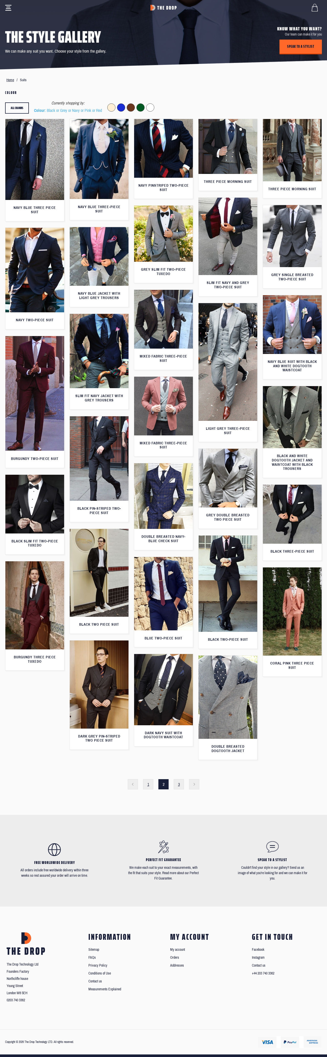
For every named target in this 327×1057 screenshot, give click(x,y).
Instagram (258, 957)
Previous (133, 784)
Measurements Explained (104, 989)
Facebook (258, 950)
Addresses (177, 965)
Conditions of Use (99, 973)
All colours (17, 108)
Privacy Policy (97, 965)
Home (10, 80)
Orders (174, 957)
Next (194, 784)
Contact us (95, 981)
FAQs (92, 957)
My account (177, 950)
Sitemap (93, 950)
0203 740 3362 (16, 1000)
